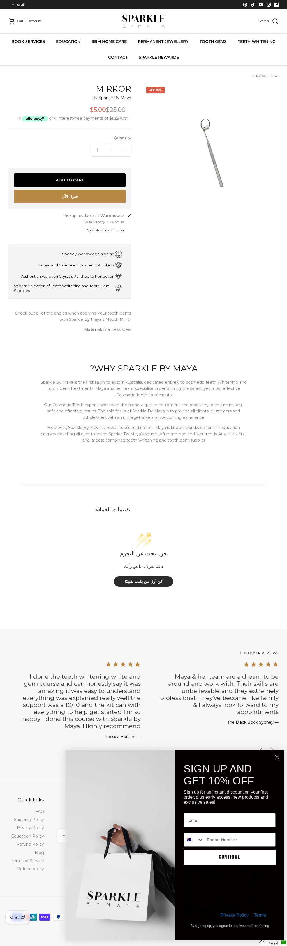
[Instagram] (269, 5)
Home (274, 76)
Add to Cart (70, 180)
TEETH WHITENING (257, 41)
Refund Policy (30, 844)
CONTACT (118, 57)
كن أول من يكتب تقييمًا (144, 581)
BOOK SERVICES (28, 41)
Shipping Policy (29, 819)
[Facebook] (276, 5)
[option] (211, 151)
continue (229, 857)
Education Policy (27, 836)
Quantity (122, 137)
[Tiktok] (253, 5)
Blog (39, 852)
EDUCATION (68, 41)
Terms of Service (27, 860)
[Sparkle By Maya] (143, 21)
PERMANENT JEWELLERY (163, 41)
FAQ (39, 811)
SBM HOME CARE (109, 41)
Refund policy (30, 868)
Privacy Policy (30, 827)
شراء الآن (70, 196)
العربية (21, 4)
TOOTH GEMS (213, 41)
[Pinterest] (245, 5)
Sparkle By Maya (115, 97)
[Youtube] (261, 5)
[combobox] (194, 839)
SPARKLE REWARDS (159, 57)
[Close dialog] (277, 757)
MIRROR (259, 76)
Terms (260, 915)
